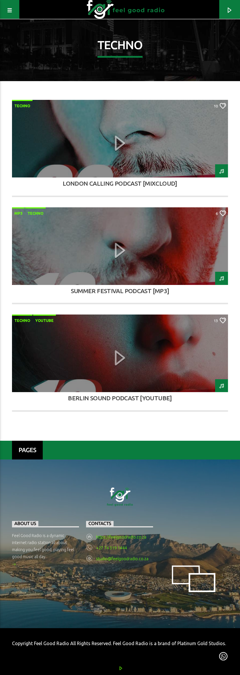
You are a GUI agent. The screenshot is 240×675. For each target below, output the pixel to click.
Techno (22, 106)
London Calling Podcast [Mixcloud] (120, 183)
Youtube (44, 320)
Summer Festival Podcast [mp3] (120, 291)
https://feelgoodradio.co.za (121, 537)
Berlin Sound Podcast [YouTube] (120, 398)
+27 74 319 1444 (111, 548)
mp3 (18, 213)
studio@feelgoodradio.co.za (122, 558)
